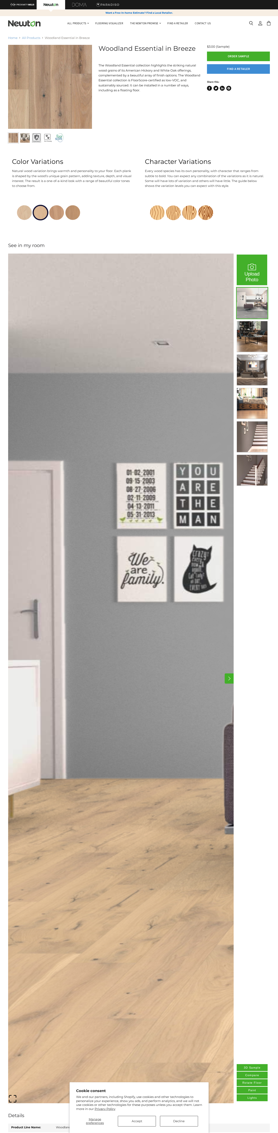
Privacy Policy (105, 1109)
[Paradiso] (108, 4)
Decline (179, 1121)
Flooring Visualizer (109, 23)
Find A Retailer (177, 23)
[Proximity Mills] (22, 4)
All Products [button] (77, 23)
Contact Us (202, 23)
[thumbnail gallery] (13, 138)
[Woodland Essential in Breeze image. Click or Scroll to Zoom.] (50, 87)
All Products (31, 38)
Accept (137, 1121)
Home (13, 38)
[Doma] (79, 4)
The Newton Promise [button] (144, 23)
